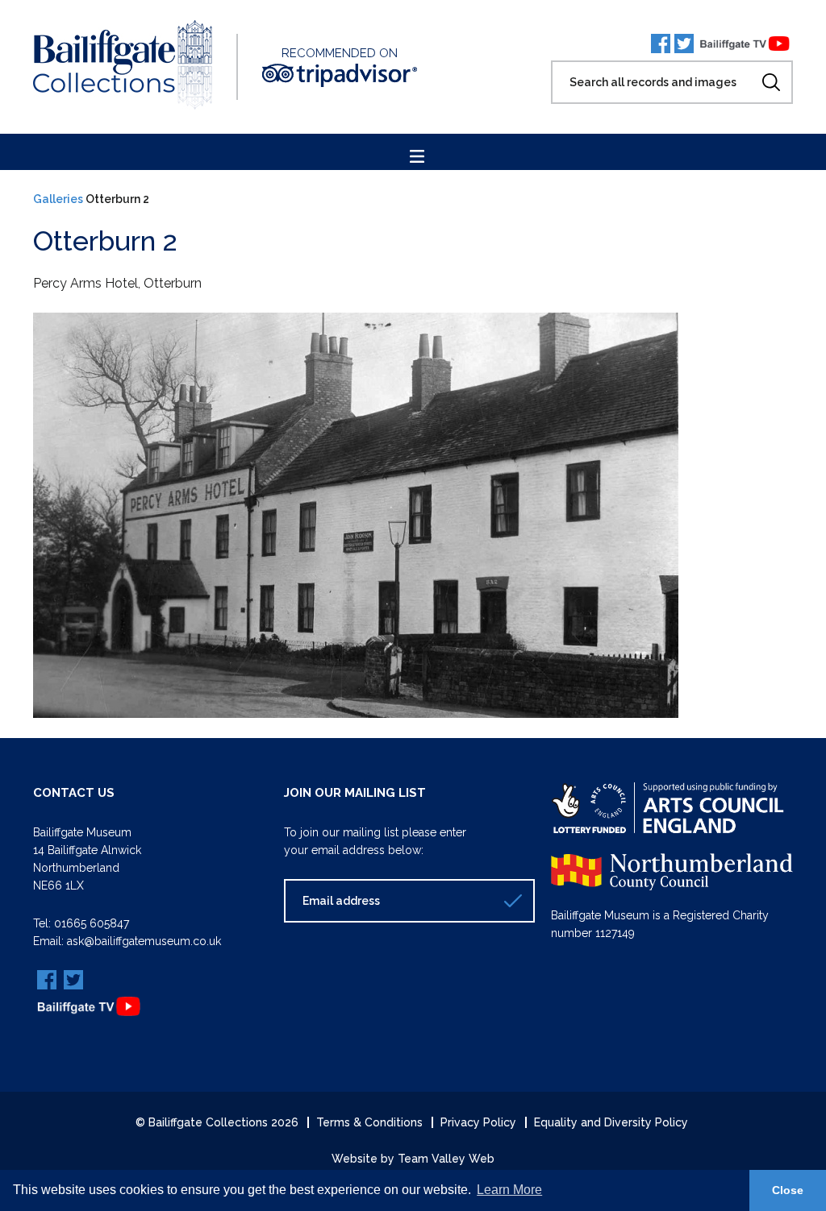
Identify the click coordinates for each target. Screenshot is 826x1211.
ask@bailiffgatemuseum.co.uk (144, 941)
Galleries (58, 199)
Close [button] (787, 1190)
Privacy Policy (478, 1122)
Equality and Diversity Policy (611, 1122)
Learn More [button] (509, 1189)
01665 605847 (91, 923)
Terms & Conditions (369, 1122)
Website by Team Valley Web (413, 1158)
